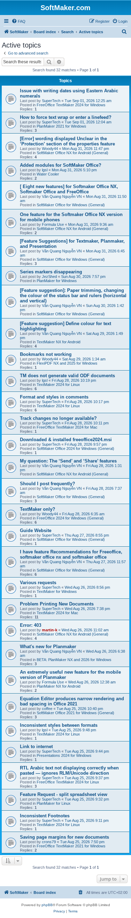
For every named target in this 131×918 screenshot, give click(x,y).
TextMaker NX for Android (58, 342)
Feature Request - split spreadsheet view (63, 794)
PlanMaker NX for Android (58, 686)
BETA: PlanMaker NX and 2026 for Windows (74, 660)
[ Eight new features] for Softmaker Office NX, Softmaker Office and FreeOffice (69, 189)
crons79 (49, 842)
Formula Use (53, 224)
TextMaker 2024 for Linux (58, 384)
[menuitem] (19, 21)
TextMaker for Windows (57, 591)
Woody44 (50, 148)
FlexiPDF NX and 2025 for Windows (67, 363)
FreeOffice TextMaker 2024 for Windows (71, 105)
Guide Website (35, 530)
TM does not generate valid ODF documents (67, 375)
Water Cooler (48, 174)
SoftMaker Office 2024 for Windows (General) (75, 448)
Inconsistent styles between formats (58, 725)
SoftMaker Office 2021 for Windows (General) (75, 713)
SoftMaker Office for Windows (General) (71, 205)
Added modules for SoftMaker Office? (60, 165)
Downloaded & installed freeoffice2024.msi (66, 439)
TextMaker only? (37, 509)
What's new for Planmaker (48, 646)
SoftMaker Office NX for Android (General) (72, 153)
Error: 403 (30, 625)
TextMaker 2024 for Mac (57, 613)
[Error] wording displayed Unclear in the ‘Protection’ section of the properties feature (67, 141)
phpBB (47, 905)
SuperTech (51, 101)
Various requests (38, 582)
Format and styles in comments (54, 397)
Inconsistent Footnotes (45, 815)
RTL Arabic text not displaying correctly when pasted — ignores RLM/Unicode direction (69, 770)
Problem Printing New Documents (57, 604)
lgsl (45, 170)
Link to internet (36, 746)
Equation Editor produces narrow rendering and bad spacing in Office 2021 (72, 701)
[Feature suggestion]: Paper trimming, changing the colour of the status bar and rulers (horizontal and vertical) (73, 295)
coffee (47, 709)
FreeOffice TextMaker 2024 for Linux (68, 782)
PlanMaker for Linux (54, 803)
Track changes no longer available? (58, 418)
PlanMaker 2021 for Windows (61, 126)
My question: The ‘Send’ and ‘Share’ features (68, 461)
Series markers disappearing (51, 271)
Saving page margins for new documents (64, 837)
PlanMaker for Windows (57, 281)
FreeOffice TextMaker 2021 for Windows (71, 846)
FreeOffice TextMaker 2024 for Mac (67, 427)
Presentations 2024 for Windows (64, 755)
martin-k (49, 630)
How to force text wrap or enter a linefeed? (65, 117)
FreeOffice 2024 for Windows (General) (70, 518)
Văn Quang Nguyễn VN (62, 196)
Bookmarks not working (46, 354)
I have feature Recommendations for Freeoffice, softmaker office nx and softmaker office (71, 554)
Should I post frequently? (47, 483)
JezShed (49, 276)
